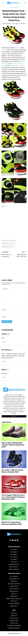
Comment (5, 289)
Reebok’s (17, 48)
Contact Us (14, 615)
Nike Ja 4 (14, 593)
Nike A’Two (14, 601)
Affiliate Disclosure (14, 628)
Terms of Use (14, 623)
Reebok (16, 7)
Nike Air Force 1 (14, 567)
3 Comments (22, 23)
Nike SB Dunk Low (14, 564)
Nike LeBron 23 (14, 579)
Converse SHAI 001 (14, 603)
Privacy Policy (14, 618)
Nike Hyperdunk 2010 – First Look (21, 254)
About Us (14, 613)
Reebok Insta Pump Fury (17, 65)
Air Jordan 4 (14, 554)
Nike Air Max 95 (14, 569)
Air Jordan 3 (14, 552)
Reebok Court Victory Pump (9, 240)
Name (4, 310)
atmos (5, 206)
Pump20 (4, 50)
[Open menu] (3, 3)
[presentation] (14, 432)
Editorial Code (14, 620)
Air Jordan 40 (14, 576)
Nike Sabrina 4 (14, 591)
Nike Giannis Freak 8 (14, 583)
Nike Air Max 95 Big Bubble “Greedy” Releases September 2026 (13, 445)
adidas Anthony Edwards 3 (14, 598)
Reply (4, 341)
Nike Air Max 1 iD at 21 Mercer (6, 254)
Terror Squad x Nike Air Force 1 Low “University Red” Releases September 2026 (13, 497)
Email (4, 317)
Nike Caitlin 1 (14, 606)
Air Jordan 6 (14, 557)
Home (11, 7)
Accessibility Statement (14, 625)
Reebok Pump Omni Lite (8, 246)
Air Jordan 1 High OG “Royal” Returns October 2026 (13, 471)
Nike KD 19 (14, 581)
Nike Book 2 (14, 596)
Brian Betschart (7, 23)
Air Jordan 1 (14, 549)
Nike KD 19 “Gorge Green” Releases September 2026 (12, 523)
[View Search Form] (25, 2)
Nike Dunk (14, 562)
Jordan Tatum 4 (14, 588)
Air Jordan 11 (14, 559)
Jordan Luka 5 (14, 586)
